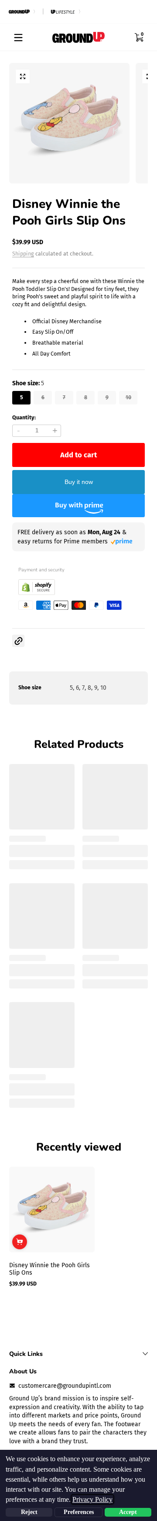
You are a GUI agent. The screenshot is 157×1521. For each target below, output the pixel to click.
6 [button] (42, 397)
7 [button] (64, 397)
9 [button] (107, 397)
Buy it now (79, 481)
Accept (128, 1512)
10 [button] (128, 397)
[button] (139, 37)
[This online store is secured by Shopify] (36, 593)
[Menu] (18, 37)
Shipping (23, 253)
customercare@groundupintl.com (64, 1386)
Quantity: (24, 417)
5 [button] (21, 397)
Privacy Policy (92, 1499)
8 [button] (85, 397)
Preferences (79, 1512)
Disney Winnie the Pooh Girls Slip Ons (49, 1269)
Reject (29, 1512)
